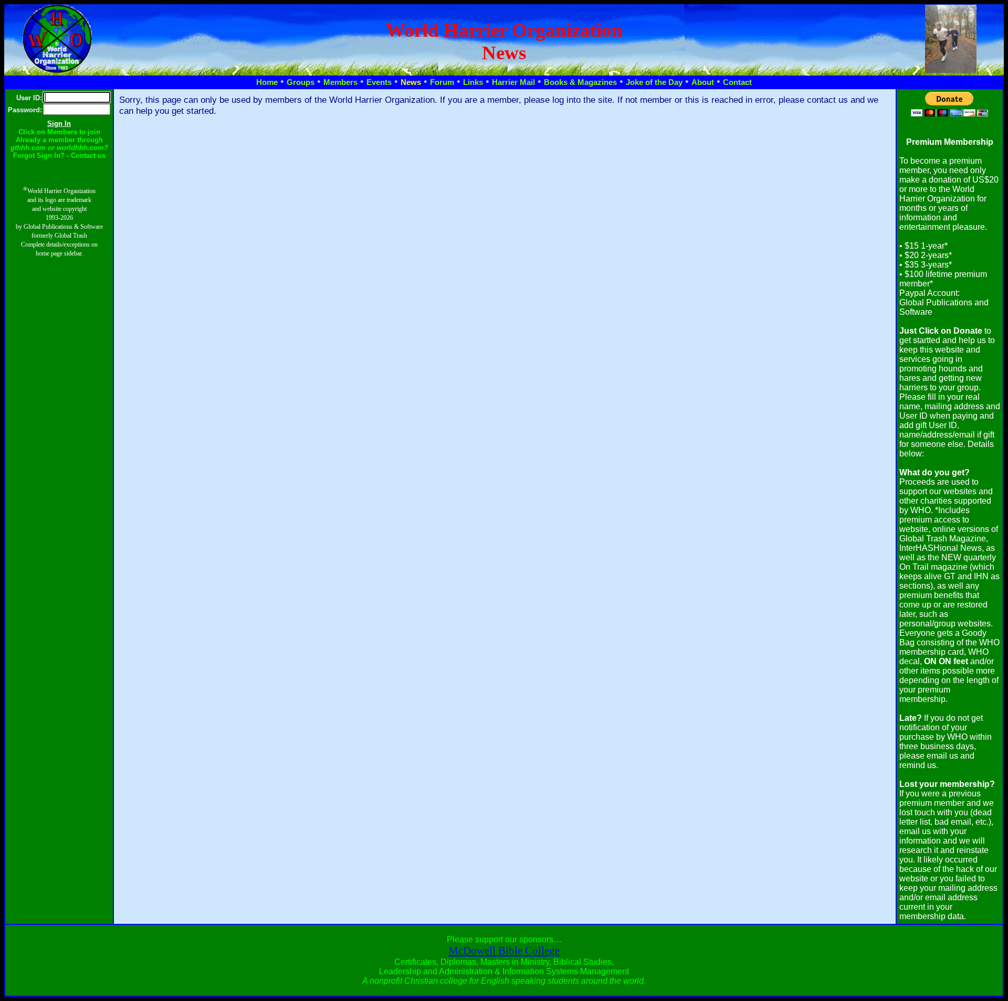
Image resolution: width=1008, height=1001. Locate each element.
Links (473, 82)
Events (379, 82)
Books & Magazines (580, 82)
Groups (300, 82)
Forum (442, 82)
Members (340, 82)
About (702, 82)
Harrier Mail (513, 82)
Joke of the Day (654, 82)
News (411, 82)
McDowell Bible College (504, 950)
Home (267, 82)
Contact (737, 82)
